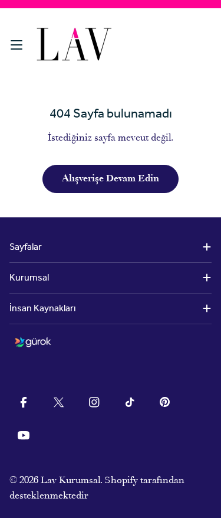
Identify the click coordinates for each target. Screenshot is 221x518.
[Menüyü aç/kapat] (16, 45)
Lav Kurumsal (70, 481)
